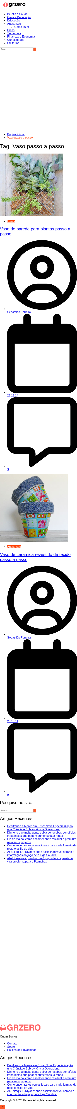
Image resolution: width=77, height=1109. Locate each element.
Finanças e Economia (21, 36)
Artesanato (14, 23)
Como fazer (21, 26)
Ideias (11, 221)
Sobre (11, 1046)
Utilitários (13, 43)
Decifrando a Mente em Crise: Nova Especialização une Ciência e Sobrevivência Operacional (40, 828)
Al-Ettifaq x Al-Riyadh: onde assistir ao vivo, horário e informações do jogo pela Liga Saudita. (40, 853)
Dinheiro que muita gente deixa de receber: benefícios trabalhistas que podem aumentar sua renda (41, 834)
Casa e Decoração (19, 17)
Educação (13, 20)
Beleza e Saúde (17, 14)
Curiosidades (15, 39)
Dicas (11, 30)
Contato (12, 1043)
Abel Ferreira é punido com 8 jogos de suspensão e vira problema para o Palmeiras (40, 860)
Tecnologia (14, 33)
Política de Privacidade (22, 1049)
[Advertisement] (38, 91)
